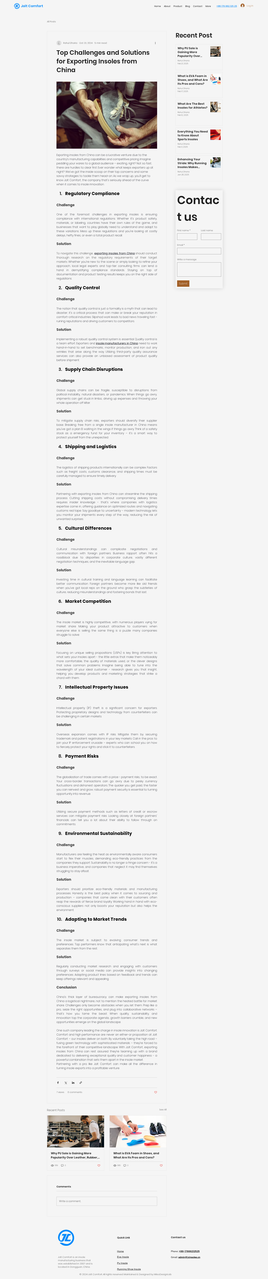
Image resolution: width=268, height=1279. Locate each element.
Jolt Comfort (32, 6)
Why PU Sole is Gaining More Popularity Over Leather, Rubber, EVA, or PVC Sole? (74, 1155)
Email (181, 245)
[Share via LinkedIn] (73, 1082)
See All (163, 1109)
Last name (207, 230)
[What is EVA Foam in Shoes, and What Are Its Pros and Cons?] (138, 1131)
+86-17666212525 (189, 1251)
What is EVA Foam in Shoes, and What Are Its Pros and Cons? (136, 1155)
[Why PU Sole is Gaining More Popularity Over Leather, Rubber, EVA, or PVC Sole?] (75, 1131)
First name (183, 230)
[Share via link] (80, 1082)
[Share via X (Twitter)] (65, 1082)
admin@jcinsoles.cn (189, 1257)
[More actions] (155, 43)
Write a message (187, 259)
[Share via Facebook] (57, 1082)
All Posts (51, 21)
